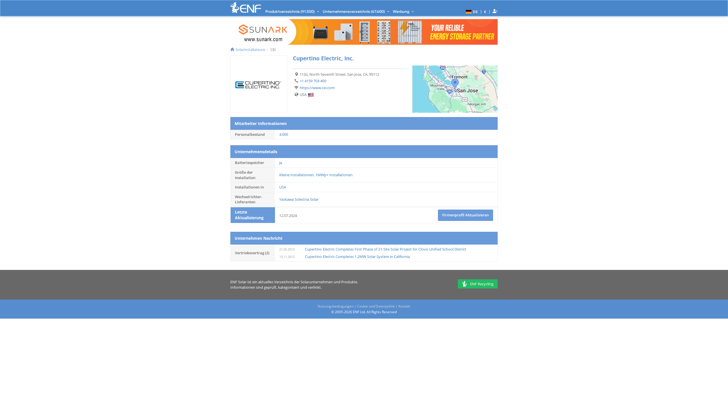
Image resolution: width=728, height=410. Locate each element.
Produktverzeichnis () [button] (290, 11)
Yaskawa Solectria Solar (298, 199)
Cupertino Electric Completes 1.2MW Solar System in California (357, 256)
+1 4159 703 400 (313, 80)
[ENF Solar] (245, 7)
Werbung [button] (401, 11)
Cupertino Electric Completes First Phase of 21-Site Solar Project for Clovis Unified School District (385, 249)
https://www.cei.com (317, 87)
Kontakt (404, 306)
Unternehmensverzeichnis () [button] (354, 11)
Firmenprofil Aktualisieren (465, 215)
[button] (471, 11)
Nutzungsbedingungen (335, 306)
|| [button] (485, 11)
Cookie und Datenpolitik (376, 306)
